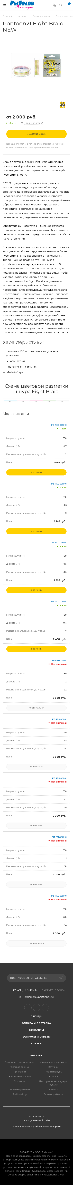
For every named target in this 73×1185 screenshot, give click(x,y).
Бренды (36, 1016)
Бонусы (36, 1043)
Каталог (36, 1055)
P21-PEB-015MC (59, 719)
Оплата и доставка (36, 1023)
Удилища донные (20, 1066)
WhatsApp (45, 1007)
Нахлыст (53, 1089)
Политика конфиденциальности (46, 1174)
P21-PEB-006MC (59, 484)
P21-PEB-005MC (59, 542)
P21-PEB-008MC (59, 896)
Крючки (53, 1076)
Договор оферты (17, 1174)
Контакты (36, 1030)
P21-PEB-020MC (59, 660)
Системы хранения (20, 1089)
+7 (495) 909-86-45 (25, 990)
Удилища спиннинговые (19, 1062)
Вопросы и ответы (37, 1036)
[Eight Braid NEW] (36, 65)
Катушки (53, 1066)
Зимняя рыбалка (53, 1094)
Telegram (28, 1007)
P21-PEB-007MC (59, 425)
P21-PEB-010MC (59, 837)
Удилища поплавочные (53, 1062)
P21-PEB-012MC (59, 778)
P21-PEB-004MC (59, 601)
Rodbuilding (20, 1094)
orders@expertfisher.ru (39, 996)
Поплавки (19, 1081)
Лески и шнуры (53, 1071)
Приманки (19, 1071)
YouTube (36, 1007)
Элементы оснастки (19, 1076)
